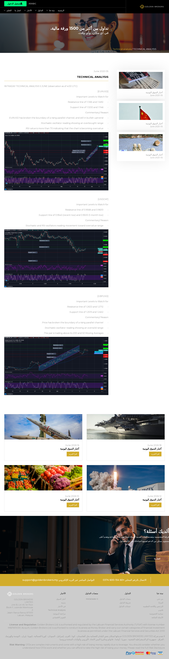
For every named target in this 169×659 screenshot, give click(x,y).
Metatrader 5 (92, 599)
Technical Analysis (57, 610)
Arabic (32, 4)
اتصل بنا (18, 10)
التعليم (9, 10)
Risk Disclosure (157, 648)
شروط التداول (125, 602)
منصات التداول (125, 599)
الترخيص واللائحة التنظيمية (153, 606)
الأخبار (29, 10)
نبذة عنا (52, 10)
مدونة (63, 602)
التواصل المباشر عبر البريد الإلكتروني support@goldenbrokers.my (58, 580)
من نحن (160, 599)
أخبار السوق (61, 599)
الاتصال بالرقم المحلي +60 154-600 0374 (124, 580)
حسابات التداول (125, 606)
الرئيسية (61, 10)
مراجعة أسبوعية (59, 614)
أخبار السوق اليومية (154, 92)
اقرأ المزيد (155, 454)
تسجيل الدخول (13, 3)
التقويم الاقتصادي (59, 617)
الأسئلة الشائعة (157, 617)
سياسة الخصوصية (156, 614)
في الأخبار (62, 606)
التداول (40, 10)
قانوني (160, 610)
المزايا (160, 602)
